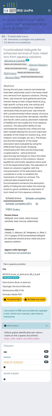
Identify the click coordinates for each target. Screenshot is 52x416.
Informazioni (12, 325)
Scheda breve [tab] (13, 198)
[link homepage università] (19, 11)
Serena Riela (12, 77)
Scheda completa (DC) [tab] (19, 203)
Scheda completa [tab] (35, 198)
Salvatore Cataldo (14, 60)
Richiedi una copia (36, 299)
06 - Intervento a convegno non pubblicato (24, 39)
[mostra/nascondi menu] (49, 10)
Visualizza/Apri (13, 299)
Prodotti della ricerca (18, 36)
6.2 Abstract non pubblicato (17, 42)
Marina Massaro (38, 64)
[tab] (37, 203)
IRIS (3, 36)
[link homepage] (9, 5)
